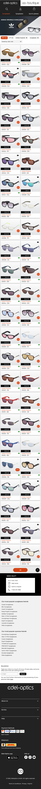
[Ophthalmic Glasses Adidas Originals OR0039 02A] (30, 486)
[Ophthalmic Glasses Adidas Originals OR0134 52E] (10, 530)
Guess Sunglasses (7, 604)
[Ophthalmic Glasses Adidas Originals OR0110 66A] (10, 399)
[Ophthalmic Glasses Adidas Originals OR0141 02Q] (10, 182)
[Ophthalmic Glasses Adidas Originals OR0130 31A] (10, 421)
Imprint (29, 783)
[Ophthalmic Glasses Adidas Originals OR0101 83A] (30, 530)
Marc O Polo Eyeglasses (9, 636)
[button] (10, 3)
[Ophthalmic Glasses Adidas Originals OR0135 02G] (30, 269)
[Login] (20, 9)
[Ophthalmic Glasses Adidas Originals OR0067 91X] (30, 247)
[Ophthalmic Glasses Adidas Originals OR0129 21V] (30, 443)
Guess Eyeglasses (7, 639)
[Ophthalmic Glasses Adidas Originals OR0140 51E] (30, 551)
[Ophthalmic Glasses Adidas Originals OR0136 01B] (30, 312)
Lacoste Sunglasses (8, 623)
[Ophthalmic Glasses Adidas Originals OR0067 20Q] (10, 486)
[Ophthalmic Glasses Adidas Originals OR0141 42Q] (10, 52)
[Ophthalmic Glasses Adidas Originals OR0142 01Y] (10, 139)
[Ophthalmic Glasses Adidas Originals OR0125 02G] (30, 464)
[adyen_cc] (2, 731)
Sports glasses (34, 14)
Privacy (24, 783)
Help (3, 718)
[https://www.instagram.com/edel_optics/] (30, 758)
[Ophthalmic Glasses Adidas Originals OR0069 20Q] (30, 182)
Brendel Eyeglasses (8, 648)
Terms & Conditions (15, 783)
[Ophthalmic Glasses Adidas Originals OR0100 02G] (30, 356)
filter (5, 38)
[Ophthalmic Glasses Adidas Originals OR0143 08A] (10, 551)
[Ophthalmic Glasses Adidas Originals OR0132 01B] (10, 204)
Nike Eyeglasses (7, 655)
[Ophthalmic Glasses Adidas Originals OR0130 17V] (30, 334)
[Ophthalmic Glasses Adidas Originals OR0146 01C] (30, 95)
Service (3, 710)
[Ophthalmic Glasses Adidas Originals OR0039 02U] (10, 74)
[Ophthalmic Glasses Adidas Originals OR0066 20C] (10, 247)
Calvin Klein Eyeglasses (9, 650)
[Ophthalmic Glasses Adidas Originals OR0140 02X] (10, 160)
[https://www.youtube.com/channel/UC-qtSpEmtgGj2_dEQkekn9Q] (34, 758)
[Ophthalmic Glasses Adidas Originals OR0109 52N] (30, 139)
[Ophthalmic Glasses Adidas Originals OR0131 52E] (30, 160)
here (11, 679)
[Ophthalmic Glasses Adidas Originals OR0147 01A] (10, 117)
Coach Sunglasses (7, 609)
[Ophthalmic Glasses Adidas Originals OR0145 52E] (30, 399)
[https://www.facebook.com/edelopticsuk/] (26, 758)
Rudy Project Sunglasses (9, 611)
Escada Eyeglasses (8, 653)
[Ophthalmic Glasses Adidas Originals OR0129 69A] (30, 378)
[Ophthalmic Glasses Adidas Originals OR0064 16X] (10, 464)
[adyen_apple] (18, 731)
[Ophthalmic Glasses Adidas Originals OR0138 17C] (10, 226)
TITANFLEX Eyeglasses (9, 643)
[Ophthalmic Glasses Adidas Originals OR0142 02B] (10, 95)
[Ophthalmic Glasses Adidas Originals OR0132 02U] (30, 508)
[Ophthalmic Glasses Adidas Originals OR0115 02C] (10, 508)
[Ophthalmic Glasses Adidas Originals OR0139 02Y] (10, 334)
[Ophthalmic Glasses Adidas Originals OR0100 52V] (10, 312)
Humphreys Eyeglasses (9, 634)
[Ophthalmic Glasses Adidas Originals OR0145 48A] (30, 226)
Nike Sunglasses (7, 625)
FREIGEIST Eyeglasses (9, 646)
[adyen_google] (22, 731)
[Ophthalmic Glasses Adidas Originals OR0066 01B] (30, 52)
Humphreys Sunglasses (9, 618)
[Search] (6, 9)
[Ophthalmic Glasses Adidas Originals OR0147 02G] (30, 421)
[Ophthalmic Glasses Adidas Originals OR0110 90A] (10, 443)
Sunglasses (6, 14)
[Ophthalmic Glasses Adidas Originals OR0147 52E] (10, 378)
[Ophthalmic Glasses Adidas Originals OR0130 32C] (30, 204)
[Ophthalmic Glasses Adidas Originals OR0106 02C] (30, 117)
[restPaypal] (13, 731)
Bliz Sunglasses (7, 607)
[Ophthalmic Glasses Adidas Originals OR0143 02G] (30, 291)
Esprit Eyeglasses (7, 641)
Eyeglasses (19, 14)
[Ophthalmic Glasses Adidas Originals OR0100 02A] (10, 356)
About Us (4, 701)
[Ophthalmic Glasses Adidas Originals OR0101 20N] (10, 269)
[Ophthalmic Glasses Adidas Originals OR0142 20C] (30, 74)
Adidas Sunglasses (8, 614)
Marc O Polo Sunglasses (9, 616)
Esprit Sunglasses (7, 621)
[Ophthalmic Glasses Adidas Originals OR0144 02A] (10, 291)
